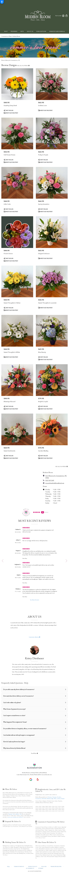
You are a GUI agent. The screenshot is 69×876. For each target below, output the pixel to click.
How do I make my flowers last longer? (14, 742)
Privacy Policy (32, 866)
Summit (62, 798)
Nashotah (49, 798)
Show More (24, 558)
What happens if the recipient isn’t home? (15, 722)
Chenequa (54, 797)
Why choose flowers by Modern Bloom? (14, 748)
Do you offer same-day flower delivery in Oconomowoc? (18, 689)
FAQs (8, 866)
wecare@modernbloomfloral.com (54, 483)
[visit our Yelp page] (38, 779)
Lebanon (59, 798)
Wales (55, 798)
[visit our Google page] (31, 779)
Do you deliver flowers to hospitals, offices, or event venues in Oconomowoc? (24, 728)
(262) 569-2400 (49, 480)
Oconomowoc (38, 798)
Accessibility (30, 868)
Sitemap (40, 868)
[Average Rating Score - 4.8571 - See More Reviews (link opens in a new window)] (36, 512)
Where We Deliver (11, 789)
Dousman (50, 797)
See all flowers (22, 65)
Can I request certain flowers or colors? (14, 715)
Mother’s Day (19, 814)
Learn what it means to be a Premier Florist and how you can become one (34, 774)
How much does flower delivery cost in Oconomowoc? (18, 696)
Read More (34, 753)
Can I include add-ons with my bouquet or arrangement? (19, 735)
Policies (43, 866)
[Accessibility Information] (2, 2)
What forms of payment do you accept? (14, 709)
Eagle (52, 798)
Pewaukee (59, 797)
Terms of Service (19, 866)
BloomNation (43, 772)
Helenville (44, 798)
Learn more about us (34, 637)
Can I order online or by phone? (12, 702)
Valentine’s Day (11, 814)
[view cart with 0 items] (66, 15)
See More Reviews (34, 600)
